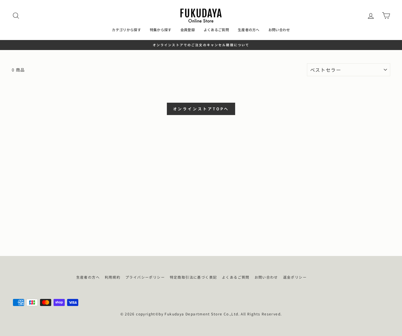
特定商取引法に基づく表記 (193, 277)
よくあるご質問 (216, 29)
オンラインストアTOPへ (201, 109)
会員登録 (187, 29)
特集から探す (161, 29)
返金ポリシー (295, 277)
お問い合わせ (279, 29)
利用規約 (113, 277)
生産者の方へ (249, 29)
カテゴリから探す (126, 29)
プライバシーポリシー (145, 277)
